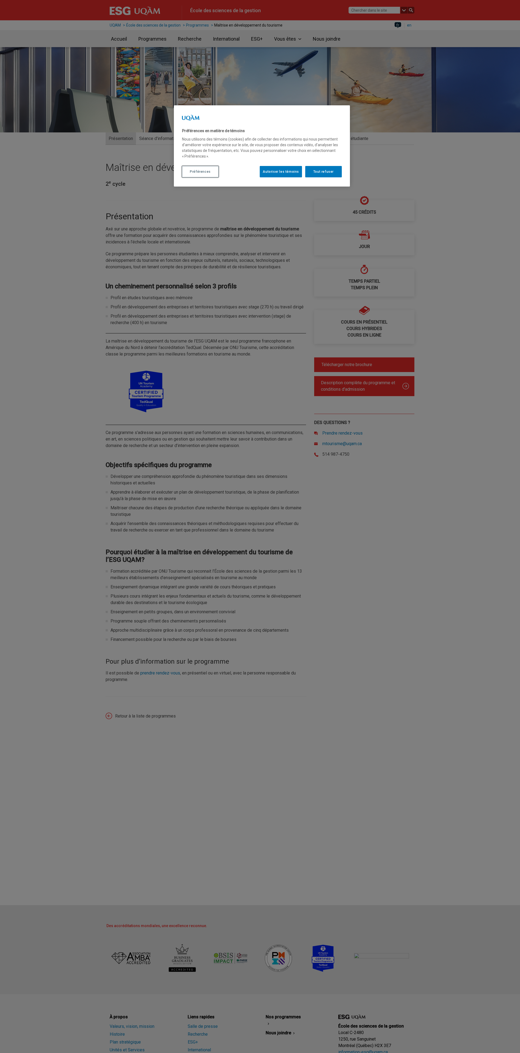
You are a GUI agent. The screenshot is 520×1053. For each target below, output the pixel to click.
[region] (262, 146)
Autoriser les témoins (281, 171)
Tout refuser (323, 171)
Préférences (200, 171)
